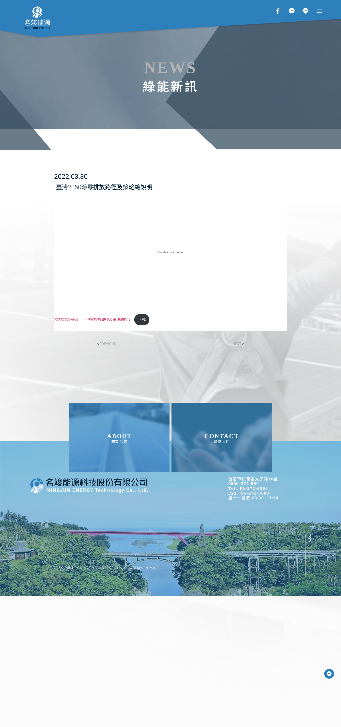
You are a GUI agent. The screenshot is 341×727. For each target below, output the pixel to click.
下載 (142, 319)
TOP (309, 538)
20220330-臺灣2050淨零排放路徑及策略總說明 (92, 319)
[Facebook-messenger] (329, 674)
